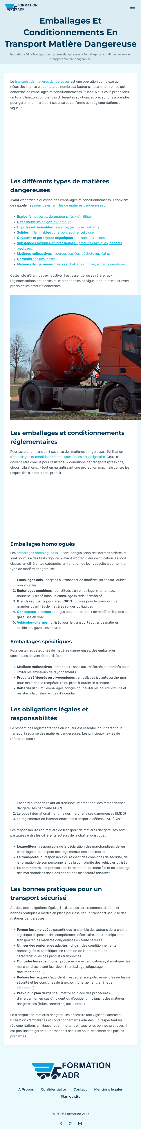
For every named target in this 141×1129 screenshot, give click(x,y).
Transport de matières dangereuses (56, 54)
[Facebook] (61, 1123)
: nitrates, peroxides (61, 238)
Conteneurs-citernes (34, 612)
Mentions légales (108, 1089)
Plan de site (70, 1097)
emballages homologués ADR (39, 553)
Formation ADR (20, 54)
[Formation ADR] (20, 7)
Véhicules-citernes (32, 622)
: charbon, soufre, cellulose (55, 232)
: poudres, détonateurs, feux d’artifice (54, 216)
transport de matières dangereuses (42, 81)
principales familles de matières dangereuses (68, 205)
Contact (80, 1089)
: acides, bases (36, 259)
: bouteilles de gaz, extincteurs (44, 222)
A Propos (26, 1089)
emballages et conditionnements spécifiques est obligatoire (59, 457)
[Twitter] (70, 1123)
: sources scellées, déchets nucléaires (64, 253)
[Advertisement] (70, 142)
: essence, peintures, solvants (58, 227)
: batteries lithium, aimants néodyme (71, 264)
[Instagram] (80, 1123)
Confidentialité (53, 1089)
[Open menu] (132, 7)
